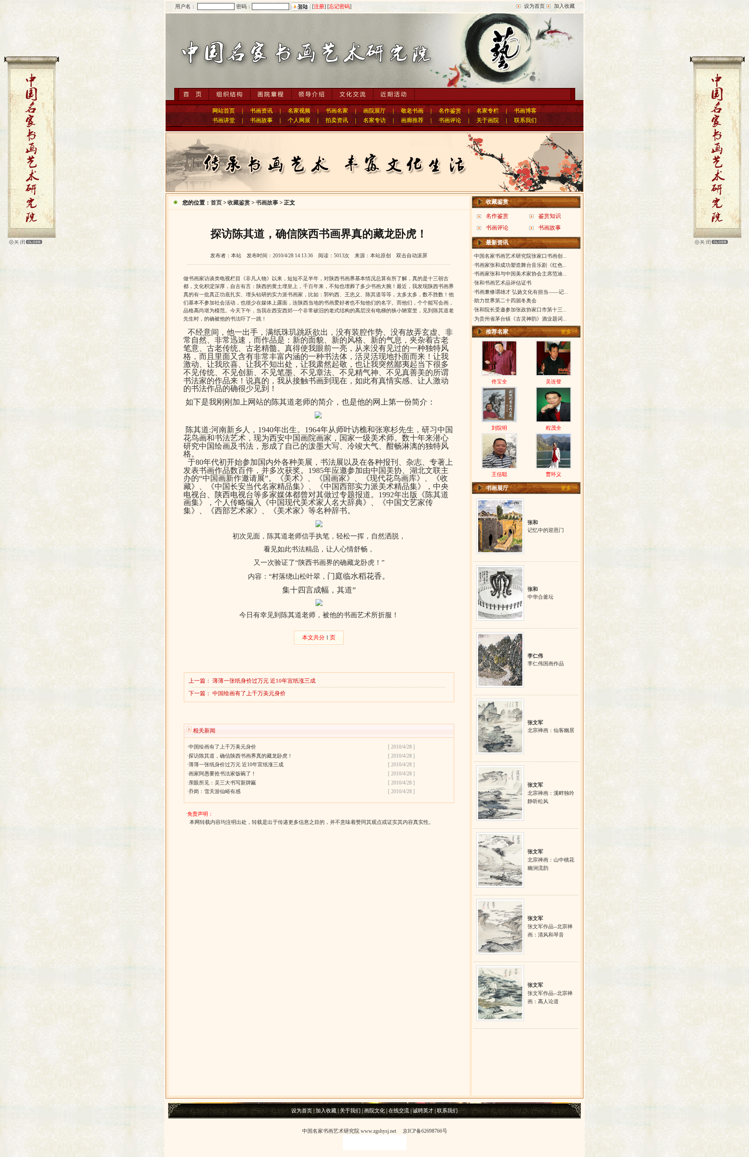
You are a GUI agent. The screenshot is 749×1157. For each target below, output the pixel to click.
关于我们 (350, 1111)
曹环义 (553, 474)
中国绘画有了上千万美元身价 (249, 693)
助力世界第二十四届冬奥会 (505, 301)
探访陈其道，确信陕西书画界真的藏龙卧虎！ (241, 756)
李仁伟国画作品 (546, 664)
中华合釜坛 (541, 597)
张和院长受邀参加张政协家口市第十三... (520, 310)
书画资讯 (261, 110)
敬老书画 (412, 110)
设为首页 (534, 6)
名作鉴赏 (450, 110)
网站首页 (223, 110)
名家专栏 (487, 110)
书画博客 (525, 110)
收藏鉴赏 (239, 202)
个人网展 (299, 120)
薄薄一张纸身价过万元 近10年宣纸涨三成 (264, 680)
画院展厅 (374, 110)
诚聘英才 (423, 1111)
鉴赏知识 (549, 216)
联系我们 (525, 120)
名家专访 (374, 120)
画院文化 (374, 1111)
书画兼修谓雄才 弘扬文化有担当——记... (521, 292)
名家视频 (299, 110)
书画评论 (450, 120)
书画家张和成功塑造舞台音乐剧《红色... (520, 265)
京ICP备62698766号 (425, 1131)
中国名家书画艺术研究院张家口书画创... (520, 256)
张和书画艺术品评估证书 (502, 283)
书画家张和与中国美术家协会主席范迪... (520, 274)
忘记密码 (339, 6)
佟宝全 (499, 382)
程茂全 (553, 428)
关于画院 (487, 120)
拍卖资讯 (337, 120)
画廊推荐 (412, 120)
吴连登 (553, 382)
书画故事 (261, 120)
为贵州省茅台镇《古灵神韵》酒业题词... (520, 319)
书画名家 (337, 110)
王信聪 (499, 474)
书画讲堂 (223, 120)
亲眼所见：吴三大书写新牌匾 (222, 783)
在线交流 (398, 1111)
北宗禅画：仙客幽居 (551, 730)
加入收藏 (564, 6)
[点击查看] (500, 551)
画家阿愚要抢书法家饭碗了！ (222, 774)
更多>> (569, 332)
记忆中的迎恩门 (546, 530)
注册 (319, 6)
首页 (216, 202)
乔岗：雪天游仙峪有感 (215, 791)
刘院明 (499, 428)
